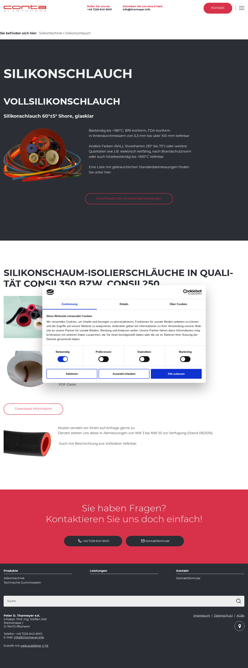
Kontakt (217, 8)
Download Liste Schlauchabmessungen (129, 198)
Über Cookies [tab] (178, 304)
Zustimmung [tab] (70, 304)
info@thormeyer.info (136, 9)
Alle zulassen (176, 373)
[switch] (103, 359)
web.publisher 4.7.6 (34, 645)
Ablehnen (72, 373)
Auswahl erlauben (124, 373)
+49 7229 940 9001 (99, 9)
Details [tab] (124, 304)
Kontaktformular (157, 541)
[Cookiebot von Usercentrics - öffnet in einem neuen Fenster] (186, 292)
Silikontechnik (50, 33)
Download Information (33, 409)
